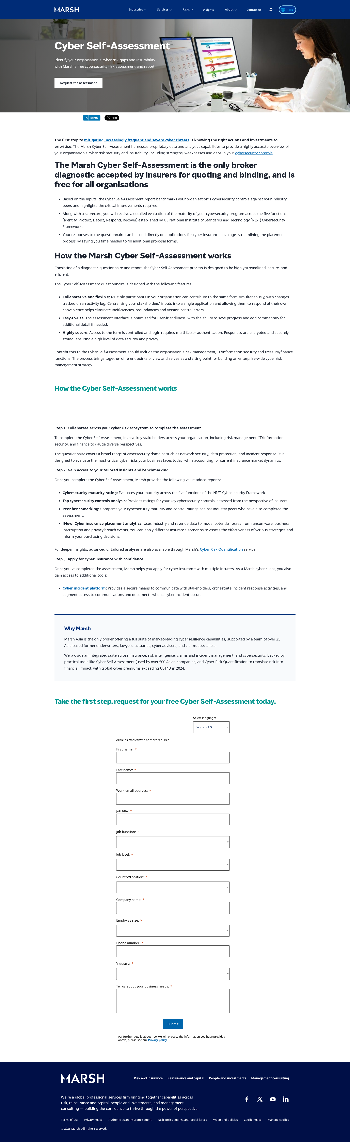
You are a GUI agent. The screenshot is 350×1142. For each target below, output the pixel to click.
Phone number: (128, 943)
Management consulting (270, 1078)
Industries (136, 9)
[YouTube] (273, 1099)
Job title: (122, 811)
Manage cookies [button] (278, 1120)
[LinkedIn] (286, 1099)
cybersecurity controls (254, 152)
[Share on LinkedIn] (93, 117)
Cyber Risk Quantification (221, 549)
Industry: (123, 963)
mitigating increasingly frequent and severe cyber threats (136, 140)
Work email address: (132, 790)
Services (163, 9)
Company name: (128, 900)
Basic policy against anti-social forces (182, 1120)
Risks (186, 9)
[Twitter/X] (260, 1099)
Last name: (124, 770)
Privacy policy (157, 1040)
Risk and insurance (148, 1078)
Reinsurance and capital (186, 1078)
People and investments (227, 1078)
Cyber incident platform (84, 588)
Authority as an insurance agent (130, 1120)
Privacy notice (93, 1120)
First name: (124, 749)
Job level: (123, 854)
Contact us (253, 10)
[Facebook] (247, 1099)
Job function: (126, 832)
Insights (208, 10)
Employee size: (127, 920)
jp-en (289, 10)
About (229, 9)
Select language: (204, 718)
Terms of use (69, 1120)
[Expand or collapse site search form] (271, 10)
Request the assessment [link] (78, 83)
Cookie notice (252, 1120)
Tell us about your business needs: (142, 986)
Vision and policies (225, 1120)
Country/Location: (130, 877)
